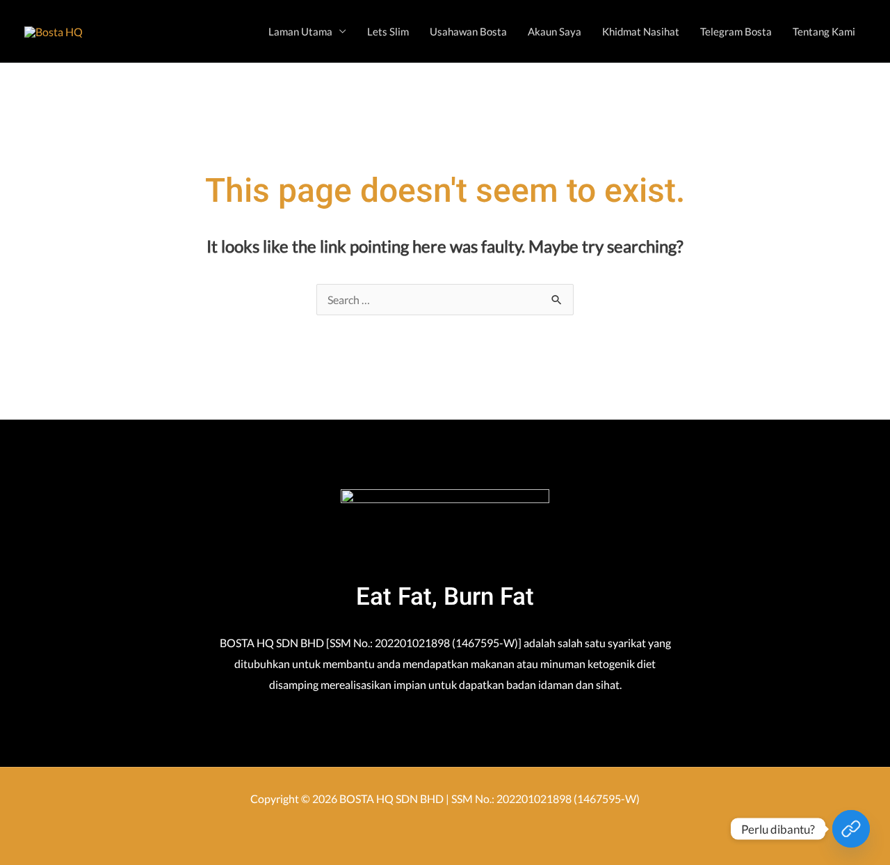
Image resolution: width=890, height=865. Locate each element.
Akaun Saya (554, 31)
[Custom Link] (851, 829)
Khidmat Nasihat (640, 31)
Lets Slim (388, 31)
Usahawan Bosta (468, 31)
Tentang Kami (824, 31)
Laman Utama (300, 31)
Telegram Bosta (736, 31)
